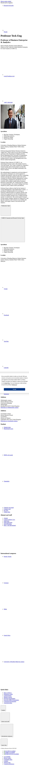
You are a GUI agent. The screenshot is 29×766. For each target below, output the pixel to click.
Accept (14, 389)
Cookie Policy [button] (7, 383)
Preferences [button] (14, 384)
